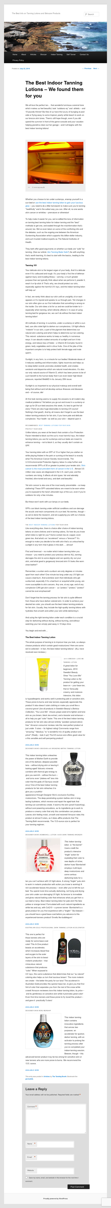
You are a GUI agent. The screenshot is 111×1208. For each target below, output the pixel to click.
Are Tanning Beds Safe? (58, 251)
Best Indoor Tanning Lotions (42, 525)
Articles (33, 54)
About (23, 54)
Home (15, 54)
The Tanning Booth (59, 1076)
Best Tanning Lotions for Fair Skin (54, 425)
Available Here (32, 745)
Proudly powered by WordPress (55, 1198)
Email (31, 1157)
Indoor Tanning (56, 54)
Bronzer (43, 54)
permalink (29, 1079)
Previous (86, 68)
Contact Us (84, 54)
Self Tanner (71, 54)
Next (96, 68)
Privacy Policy (18, 60)
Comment (32, 1106)
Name (31, 1144)
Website (30, 1170)
